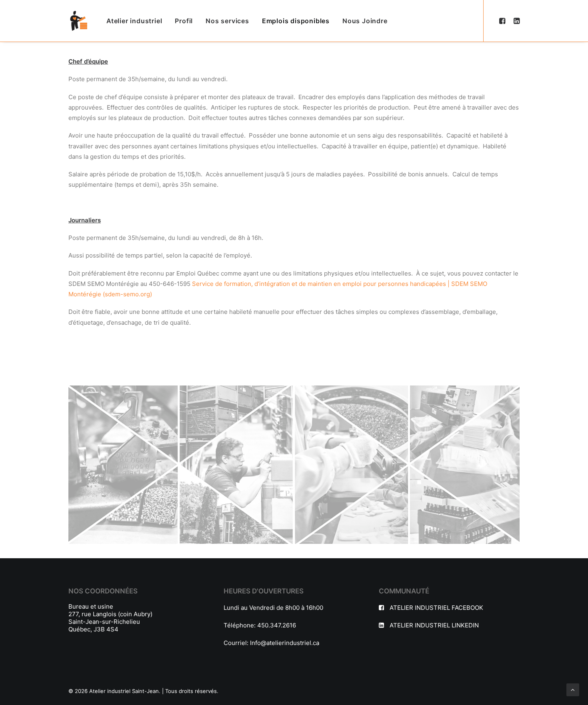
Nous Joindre (365, 21)
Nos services (227, 21)
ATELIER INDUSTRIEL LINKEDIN (434, 625)
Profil (184, 21)
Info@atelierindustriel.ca (284, 643)
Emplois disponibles (296, 21)
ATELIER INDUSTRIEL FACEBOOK (436, 607)
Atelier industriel (134, 21)
